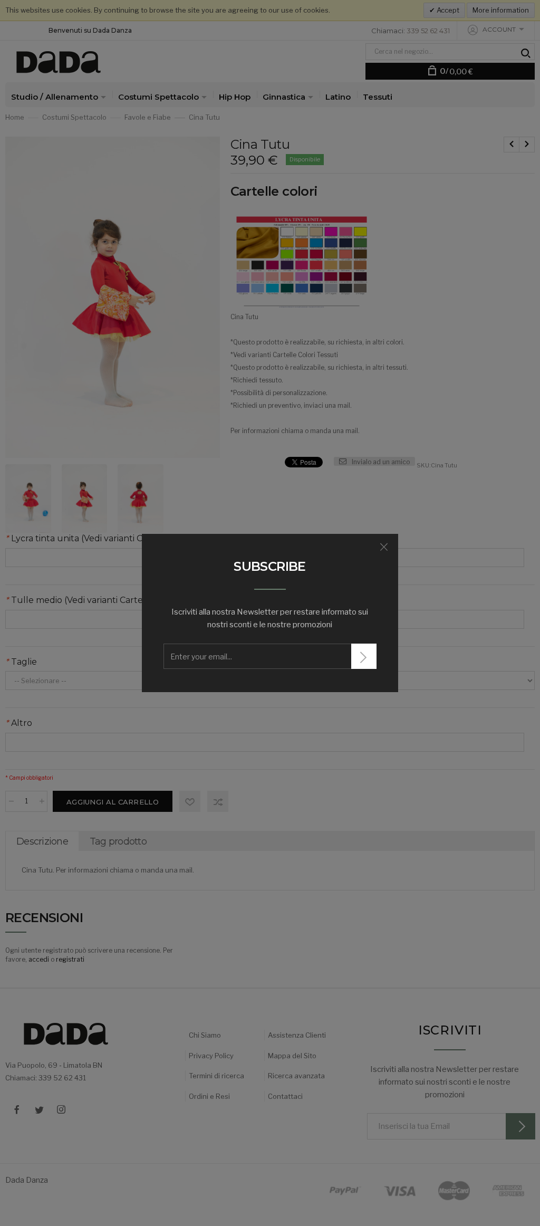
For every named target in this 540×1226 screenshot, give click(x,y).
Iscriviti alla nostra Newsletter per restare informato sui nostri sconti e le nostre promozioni (269, 618)
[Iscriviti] (364, 656)
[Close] (384, 547)
